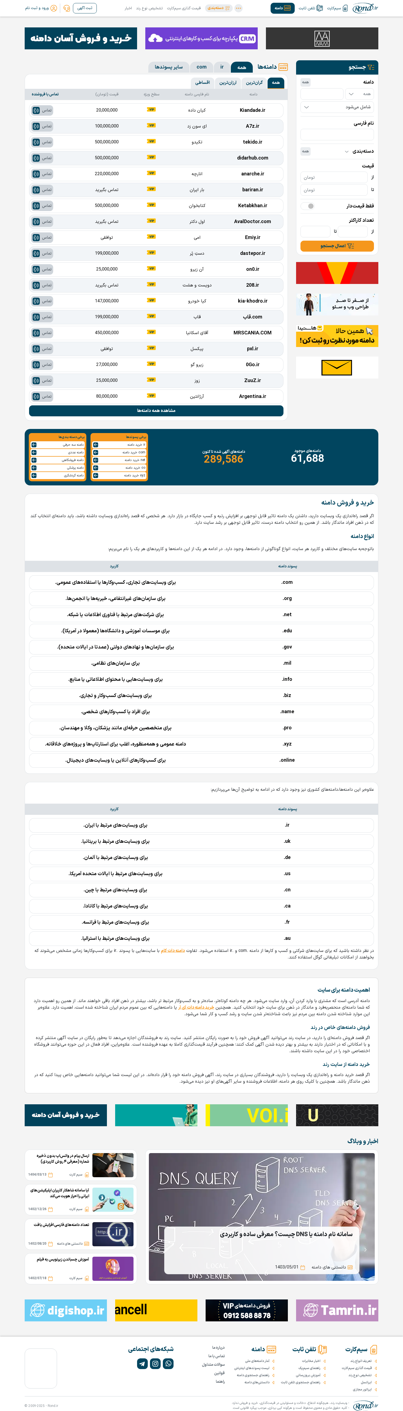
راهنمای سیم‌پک (309, 1368)
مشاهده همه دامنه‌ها (156, 411)
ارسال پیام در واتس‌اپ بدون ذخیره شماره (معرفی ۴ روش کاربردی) (63, 1159)
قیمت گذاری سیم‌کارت (184, 8)
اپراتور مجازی (362, 1389)
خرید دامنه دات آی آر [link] (196, 1007)
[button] (219, 8)
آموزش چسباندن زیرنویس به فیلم (63, 1259)
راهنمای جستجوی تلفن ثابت (300, 1382)
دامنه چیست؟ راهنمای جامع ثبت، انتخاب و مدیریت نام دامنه (278, 1234)
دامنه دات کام (173, 951)
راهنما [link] (220, 1382)
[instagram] (155, 1363)
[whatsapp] (168, 1363)
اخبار (128, 8)
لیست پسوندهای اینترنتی (251, 1368)
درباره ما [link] (218, 1348)
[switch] (307, 206)
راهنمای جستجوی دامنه (253, 1375)
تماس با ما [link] (216, 1356)
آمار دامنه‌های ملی (257, 1361)
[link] (66, 8)
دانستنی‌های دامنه (257, 1382)
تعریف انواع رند (361, 1361)
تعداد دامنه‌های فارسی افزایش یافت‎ (61, 1225)
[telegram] (142, 1363)
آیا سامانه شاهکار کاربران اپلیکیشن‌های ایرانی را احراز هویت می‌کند (59, 1193)
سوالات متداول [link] (213, 1365)
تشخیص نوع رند (149, 8)
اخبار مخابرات (311, 1361)
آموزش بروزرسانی (308, 1375)
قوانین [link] (219, 1373)
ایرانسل (366, 1382)
